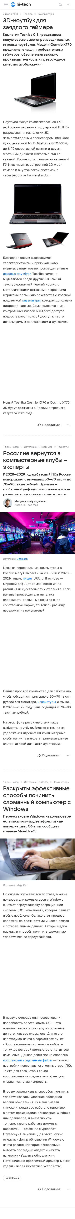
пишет (27, 578)
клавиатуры (31, 300)
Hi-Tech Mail (45, 446)
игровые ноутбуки (17, 274)
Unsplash (22, 558)
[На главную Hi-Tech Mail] (23, 4)
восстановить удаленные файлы (27, 1060)
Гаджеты (63, 446)
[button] (37, 93)
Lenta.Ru (43, 781)
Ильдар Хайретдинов (31, 501)
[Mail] (13, 4)
